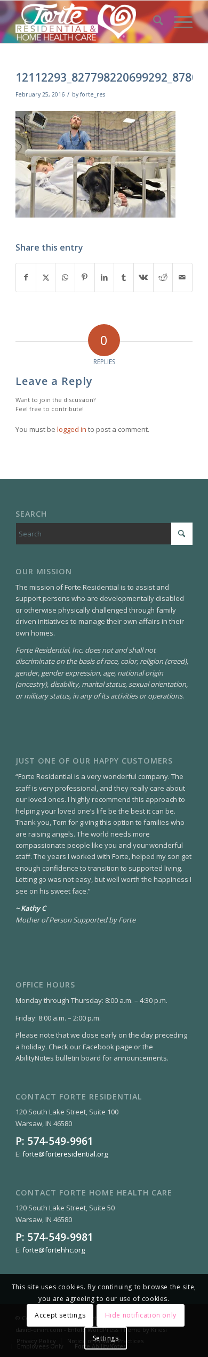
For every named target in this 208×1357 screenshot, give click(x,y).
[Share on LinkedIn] (104, 277)
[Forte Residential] (86, 22)
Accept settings (60, 1315)
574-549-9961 (60, 1141)
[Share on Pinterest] (84, 277)
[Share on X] (45, 277)
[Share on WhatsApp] (65, 277)
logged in (71, 429)
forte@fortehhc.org (53, 1250)
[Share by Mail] (182, 277)
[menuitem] (152, 22)
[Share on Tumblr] (123, 277)
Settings (106, 1338)
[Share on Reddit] (163, 277)
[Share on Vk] (143, 277)
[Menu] (178, 22)
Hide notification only (141, 1315)
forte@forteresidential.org (65, 1154)
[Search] (152, 22)
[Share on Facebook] (26, 277)
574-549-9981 (60, 1237)
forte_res (92, 94)
